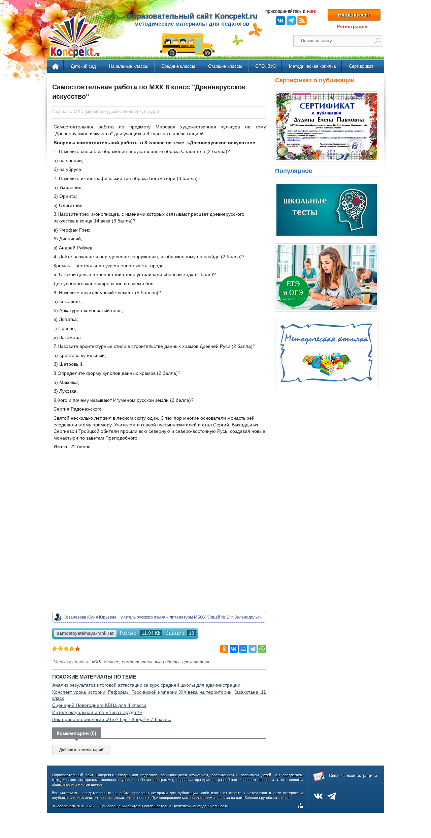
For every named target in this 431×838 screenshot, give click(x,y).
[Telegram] (252, 649)
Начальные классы (128, 66)
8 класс (111, 662)
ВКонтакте (280, 20)
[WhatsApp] (262, 649)
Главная (56, 66)
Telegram (291, 20)
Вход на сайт (354, 15)
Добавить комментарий (81, 750)
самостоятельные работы (150, 662)
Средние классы (178, 66)
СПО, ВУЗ (265, 66)
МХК (96, 662)
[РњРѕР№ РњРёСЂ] (243, 649)
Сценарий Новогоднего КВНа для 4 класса (99, 705)
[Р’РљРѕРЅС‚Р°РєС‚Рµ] (234, 649)
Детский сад (83, 66)
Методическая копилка (312, 66)
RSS (302, 20)
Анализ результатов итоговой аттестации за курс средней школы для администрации (146, 685)
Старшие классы (225, 66)
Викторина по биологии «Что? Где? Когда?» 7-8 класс (111, 719)
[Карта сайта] (302, 806)
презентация (195, 662)
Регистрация (352, 26)
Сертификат (361, 66)
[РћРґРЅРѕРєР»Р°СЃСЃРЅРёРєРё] (224, 649)
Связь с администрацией (353, 775)
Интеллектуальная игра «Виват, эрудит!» (97, 712)
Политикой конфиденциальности (200, 806)
